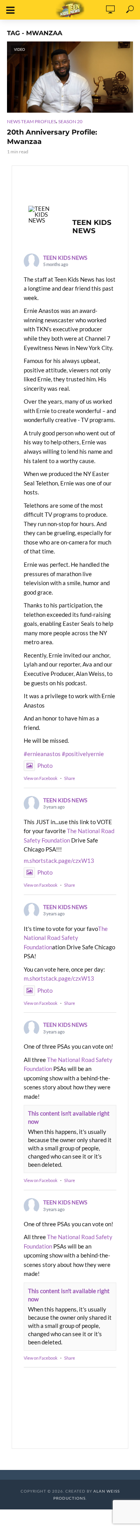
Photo (44, 765)
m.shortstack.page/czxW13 (59, 860)
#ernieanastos (42, 753)
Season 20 (70, 121)
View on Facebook (41, 778)
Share (69, 778)
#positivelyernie (83, 753)
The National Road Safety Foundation (66, 937)
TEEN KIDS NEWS (65, 257)
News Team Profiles (31, 121)
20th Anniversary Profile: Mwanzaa (52, 137)
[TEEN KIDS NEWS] (43, 214)
